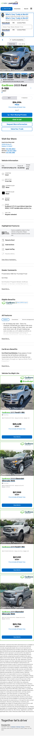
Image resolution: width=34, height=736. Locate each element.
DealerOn (13, 726)
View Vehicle (17, 437)
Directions (17, 8)
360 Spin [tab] (22, 44)
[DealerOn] (5, 725)
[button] (6, 9)
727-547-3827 (11, 150)
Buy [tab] (9, 98)
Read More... (6, 289)
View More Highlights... (9, 260)
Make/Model (6, 23)
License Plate (21, 23)
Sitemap (18, 726)
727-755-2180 (10, 152)
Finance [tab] (25, 98)
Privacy (23, 726)
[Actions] (30, 88)
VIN (13, 23)
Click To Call (17, 119)
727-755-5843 (10, 149)
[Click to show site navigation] (31, 9)
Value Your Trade (17, 129)
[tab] (5, 319)
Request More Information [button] (17, 124)
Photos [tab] (12, 44)
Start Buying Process (18, 115)
